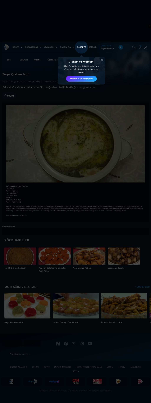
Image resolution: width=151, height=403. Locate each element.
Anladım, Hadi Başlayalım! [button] (81, 78)
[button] (102, 60)
